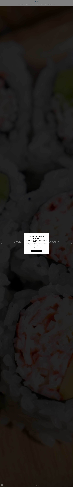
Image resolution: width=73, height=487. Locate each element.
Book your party (36, 250)
